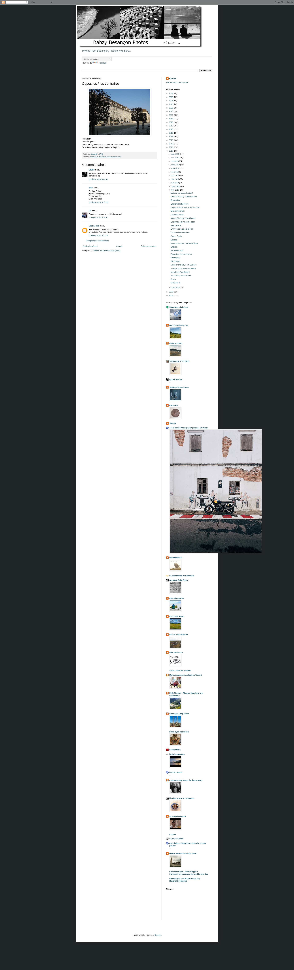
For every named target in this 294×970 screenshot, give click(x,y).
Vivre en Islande (176, 839)
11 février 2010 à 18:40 (98, 218)
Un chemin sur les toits (180, 233)
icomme (172, 834)
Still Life (172, 423)
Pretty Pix (173, 405)
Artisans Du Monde (177, 816)
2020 (171, 115)
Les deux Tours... (178, 215)
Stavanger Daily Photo (179, 714)
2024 (171, 101)
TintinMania (176, 258)
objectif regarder (176, 598)
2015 (171, 133)
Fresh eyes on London (179, 732)
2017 (171, 126)
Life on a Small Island (178, 634)
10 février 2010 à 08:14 (98, 179)
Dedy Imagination (177, 754)
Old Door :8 (175, 283)
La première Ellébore (179, 204)
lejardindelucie (175, 558)
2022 (171, 108)
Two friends (175, 261)
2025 (171, 97)
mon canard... (176, 225)
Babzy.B (172, 78)
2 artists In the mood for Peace (183, 268)
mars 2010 (175, 186)
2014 (171, 137)
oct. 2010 (175, 161)
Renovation (175, 200)
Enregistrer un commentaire (97, 241)
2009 (171, 292)
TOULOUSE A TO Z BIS (179, 361)
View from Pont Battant (180, 272)
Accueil (119, 246)
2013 (171, 140)
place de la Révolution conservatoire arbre (105, 157)
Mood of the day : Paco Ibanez (183, 218)
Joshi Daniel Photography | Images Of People (188, 428)
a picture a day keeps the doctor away (185, 780)
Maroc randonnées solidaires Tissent (185, 675)
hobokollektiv (175, 750)
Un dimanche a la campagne (181, 798)
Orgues (174, 247)
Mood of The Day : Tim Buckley (183, 265)
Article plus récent (90, 246)
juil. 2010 (175, 172)
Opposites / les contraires (181, 254)
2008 (171, 295)
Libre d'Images (175, 379)
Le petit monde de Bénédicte (181, 576)
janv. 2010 (175, 287)
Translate (102, 63)
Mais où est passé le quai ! (182, 193)
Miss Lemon (94, 226)
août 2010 (175, 168)
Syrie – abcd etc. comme (180, 671)
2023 (171, 104)
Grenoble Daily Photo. (178, 580)
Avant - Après (176, 236)
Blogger (158, 935)
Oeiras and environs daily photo (183, 853)
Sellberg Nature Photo (178, 387)
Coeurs (174, 240)
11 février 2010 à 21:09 (98, 235)
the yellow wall (177, 251)
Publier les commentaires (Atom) (107, 251)
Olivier (91, 170)
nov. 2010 (175, 158)
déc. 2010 (175, 154)
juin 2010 (175, 175)
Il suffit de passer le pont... (181, 276)
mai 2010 (175, 179)
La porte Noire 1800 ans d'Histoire (185, 207)
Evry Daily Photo (176, 616)
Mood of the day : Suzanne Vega (184, 243)
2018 (171, 122)
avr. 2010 (175, 183)
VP (90, 211)
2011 (171, 147)
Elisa (91, 188)
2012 (171, 144)
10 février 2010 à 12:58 (98, 202)
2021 (171, 111)
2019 (171, 119)
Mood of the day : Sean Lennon (184, 197)
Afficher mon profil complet (177, 82)
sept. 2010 (175, 165)
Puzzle (173, 279)
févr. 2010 (175, 190)
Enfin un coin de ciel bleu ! (182, 229)
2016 (171, 129)
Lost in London (175, 772)
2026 (171, 94)
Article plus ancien (148, 246)
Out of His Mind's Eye (178, 325)
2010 (171, 151)
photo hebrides (175, 343)
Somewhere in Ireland (178, 307)
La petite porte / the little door (183, 222)
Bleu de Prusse (176, 652)
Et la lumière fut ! (178, 211)
